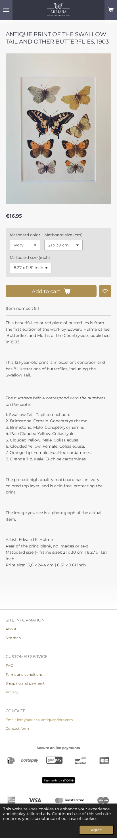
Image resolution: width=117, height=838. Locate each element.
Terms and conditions (24, 674)
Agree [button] (96, 830)
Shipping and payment (25, 683)
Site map (13, 638)
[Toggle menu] (6, 10)
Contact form (17, 728)
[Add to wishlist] (105, 291)
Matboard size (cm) (63, 234)
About (11, 629)
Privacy (12, 692)
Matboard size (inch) (30, 257)
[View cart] (111, 10)
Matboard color (25, 234)
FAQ (9, 665)
